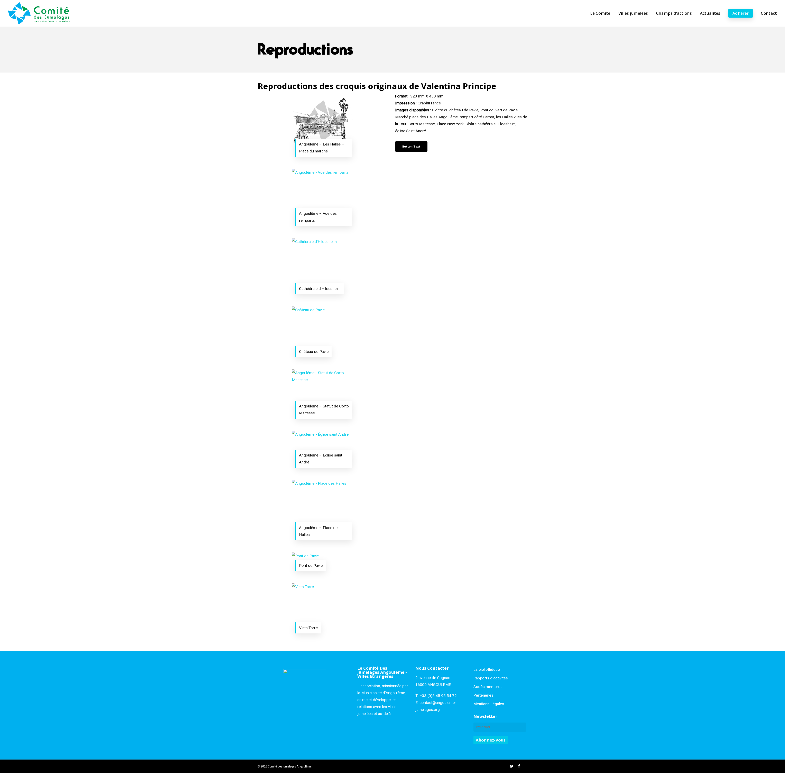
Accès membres (487, 687)
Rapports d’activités (490, 678)
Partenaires (483, 695)
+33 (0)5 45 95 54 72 (438, 696)
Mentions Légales (488, 704)
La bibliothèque (486, 669)
